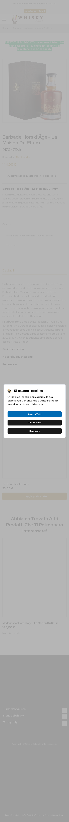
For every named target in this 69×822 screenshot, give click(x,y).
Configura (34, 430)
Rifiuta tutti (34, 422)
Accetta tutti (35, 414)
